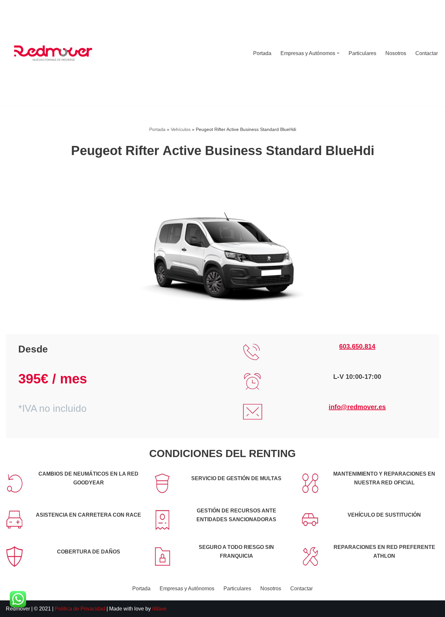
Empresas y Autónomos (187, 588)
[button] (338, 53)
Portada (262, 53)
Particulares (362, 53)
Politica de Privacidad (81, 608)
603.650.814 (357, 346)
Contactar (426, 53)
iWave (159, 608)
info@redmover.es (357, 406)
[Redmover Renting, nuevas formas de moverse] (53, 53)
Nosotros (395, 53)
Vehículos (181, 129)
